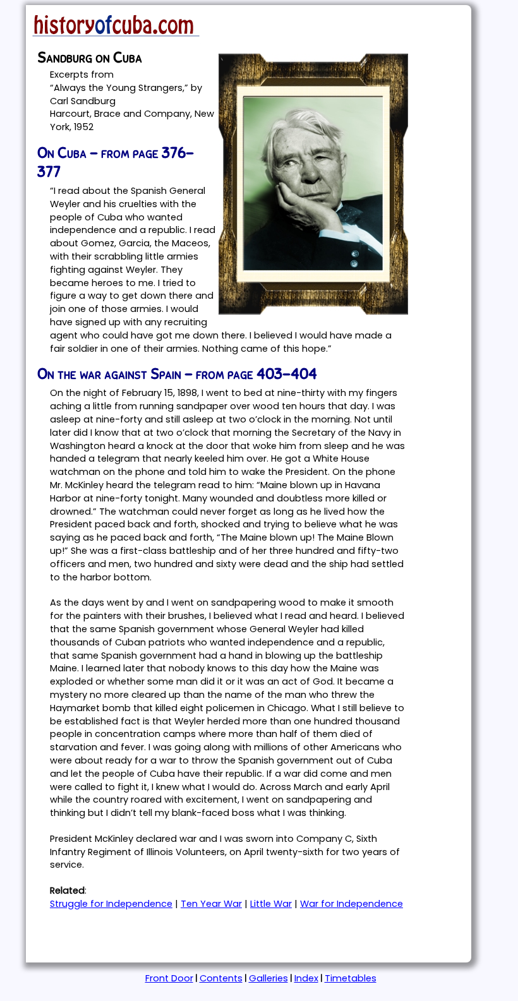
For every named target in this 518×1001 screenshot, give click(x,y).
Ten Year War (211, 903)
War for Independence (351, 903)
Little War (271, 903)
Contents (221, 978)
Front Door (169, 978)
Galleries (268, 978)
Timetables (350, 978)
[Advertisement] (176, 939)
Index (306, 978)
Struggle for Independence (111, 903)
